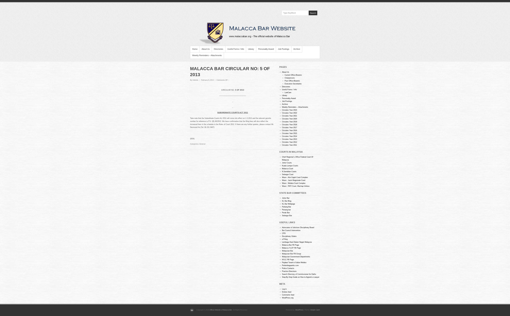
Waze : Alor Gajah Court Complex (295, 177)
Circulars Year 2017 (289, 127)
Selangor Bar (287, 216)
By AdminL (194, 80)
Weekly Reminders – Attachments (207, 55)
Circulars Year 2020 (289, 119)
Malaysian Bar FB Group (291, 254)
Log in (284, 289)
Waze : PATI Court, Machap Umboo (295, 186)
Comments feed (288, 295)
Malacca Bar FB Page (290, 245)
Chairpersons (290, 78)
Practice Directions (289, 271)
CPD (284, 233)
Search (313, 13)
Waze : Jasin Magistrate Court (293, 180)
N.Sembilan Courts (289, 172)
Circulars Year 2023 (289, 110)
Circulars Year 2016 (289, 130)
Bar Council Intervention (291, 230)
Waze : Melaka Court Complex (293, 183)
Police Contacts (288, 268)
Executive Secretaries (293, 84)
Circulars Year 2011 (289, 145)
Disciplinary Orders (289, 236)
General (202, 144)
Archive (296, 49)
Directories (218, 49)
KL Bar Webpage (288, 204)
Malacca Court (287, 169)
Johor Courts (287, 163)
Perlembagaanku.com (290, 265)
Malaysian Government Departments (296, 257)
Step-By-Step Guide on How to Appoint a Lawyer (300, 277)
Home (194, 49)
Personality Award (266, 49)
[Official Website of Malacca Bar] (255, 33)
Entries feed (286, 292)
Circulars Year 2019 (289, 122)
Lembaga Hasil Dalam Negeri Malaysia (297, 242)
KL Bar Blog (286, 201)
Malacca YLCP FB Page (291, 248)
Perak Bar (286, 213)
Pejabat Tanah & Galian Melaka (294, 262)
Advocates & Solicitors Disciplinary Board (298, 227)
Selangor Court (287, 174)
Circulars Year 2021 (289, 116)
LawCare (288, 92)
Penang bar (286, 210)
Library (251, 49)
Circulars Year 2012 (289, 142)
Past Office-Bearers (292, 81)
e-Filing (285, 239)
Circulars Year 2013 (289, 139)
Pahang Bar (286, 207)
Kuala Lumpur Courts (290, 166)
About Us (206, 49)
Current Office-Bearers (293, 75)
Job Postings (283, 49)
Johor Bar (285, 198)
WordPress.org (287, 298)
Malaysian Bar (287, 251)
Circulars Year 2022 (289, 113)
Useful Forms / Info (235, 49)
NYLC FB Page (288, 260)
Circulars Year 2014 (289, 136)
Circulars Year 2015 (289, 133)
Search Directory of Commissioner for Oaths (299, 274)
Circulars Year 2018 (289, 125)
